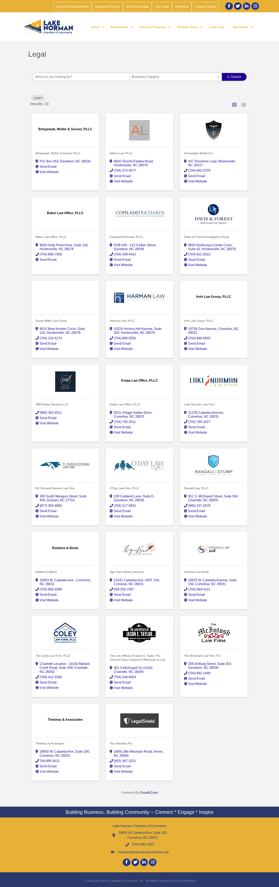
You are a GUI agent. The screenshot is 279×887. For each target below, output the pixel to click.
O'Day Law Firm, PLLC (124, 488)
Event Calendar (137, 6)
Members (182, 6)
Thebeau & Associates (50, 743)
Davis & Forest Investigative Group (206, 236)
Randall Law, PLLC (196, 488)
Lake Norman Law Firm (199, 404)
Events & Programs (152, 27)
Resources (240, 27)
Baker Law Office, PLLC (51, 236)
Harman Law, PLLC (122, 320)
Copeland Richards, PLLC (126, 236)
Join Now (162, 6)
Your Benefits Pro (121, 743)
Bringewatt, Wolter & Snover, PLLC (58, 153)
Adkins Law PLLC (121, 153)
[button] (234, 105)
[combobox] (176, 77)
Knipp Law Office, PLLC (125, 404)
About (95, 27)
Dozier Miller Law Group (51, 320)
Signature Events (107, 6)
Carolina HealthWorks (72, 6)
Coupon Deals (205, 6)
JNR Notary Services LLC (52, 404)
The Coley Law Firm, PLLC (53, 655)
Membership (119, 27)
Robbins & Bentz (46, 571)
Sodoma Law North (196, 571)
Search (236, 77)
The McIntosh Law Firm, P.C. (202, 655)
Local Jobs (217, 27)
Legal (37, 98)
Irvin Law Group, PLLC (198, 320)
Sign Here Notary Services (127, 571)
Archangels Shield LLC (198, 153)
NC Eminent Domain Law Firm (55, 488)
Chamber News (187, 27)
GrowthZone (149, 792)
